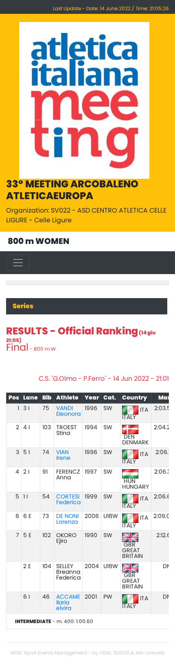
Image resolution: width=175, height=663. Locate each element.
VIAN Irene (63, 455)
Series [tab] (23, 306)
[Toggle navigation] (18, 263)
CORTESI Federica (68, 499)
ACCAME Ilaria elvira (68, 602)
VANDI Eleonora (68, 411)
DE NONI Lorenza (67, 519)
